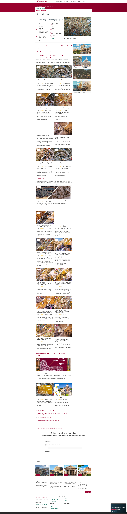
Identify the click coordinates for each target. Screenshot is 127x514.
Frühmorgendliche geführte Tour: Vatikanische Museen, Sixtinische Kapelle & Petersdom (62, 311)
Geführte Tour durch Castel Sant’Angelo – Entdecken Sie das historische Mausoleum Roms (84, 480)
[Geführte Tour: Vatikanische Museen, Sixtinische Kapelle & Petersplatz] (63, 244)
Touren (38, 10)
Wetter (79, 1)
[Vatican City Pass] (45, 389)
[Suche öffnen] (89, 1)
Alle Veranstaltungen (68, 504)
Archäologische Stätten (55, 499)
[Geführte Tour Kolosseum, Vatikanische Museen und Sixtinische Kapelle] (53, 192)
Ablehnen (118, 509)
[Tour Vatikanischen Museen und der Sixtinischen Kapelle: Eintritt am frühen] (45, 99)
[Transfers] (86, 85)
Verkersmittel (73, 1)
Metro (52, 506)
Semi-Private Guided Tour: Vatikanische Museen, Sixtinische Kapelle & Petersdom (44, 283)
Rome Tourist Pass (41, 372)
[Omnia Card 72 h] (63, 389)
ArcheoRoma (38, 6)
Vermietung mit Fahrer (55, 508)
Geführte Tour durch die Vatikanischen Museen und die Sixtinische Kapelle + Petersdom (63, 283)
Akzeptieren (114, 509)
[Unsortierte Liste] (56, 447)
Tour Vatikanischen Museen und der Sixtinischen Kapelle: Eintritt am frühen (45, 108)
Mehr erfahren (114, 511)
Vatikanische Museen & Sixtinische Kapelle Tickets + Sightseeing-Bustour (63, 224)
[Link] (60, 447)
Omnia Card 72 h (58, 397)
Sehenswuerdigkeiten (45, 6)
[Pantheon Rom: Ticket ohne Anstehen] (70, 470)
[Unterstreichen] (52, 447)
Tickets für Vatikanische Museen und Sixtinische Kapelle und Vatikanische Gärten (62, 137)
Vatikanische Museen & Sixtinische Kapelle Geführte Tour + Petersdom (44, 226)
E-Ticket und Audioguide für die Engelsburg (56, 479)
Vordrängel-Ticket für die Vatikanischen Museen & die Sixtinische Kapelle (43, 80)
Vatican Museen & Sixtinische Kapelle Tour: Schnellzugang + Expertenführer (63, 108)
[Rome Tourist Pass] (53, 364)
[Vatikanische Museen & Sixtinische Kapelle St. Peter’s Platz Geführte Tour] (45, 244)
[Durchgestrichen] (53, 447)
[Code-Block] (59, 447)
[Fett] (49, 447)
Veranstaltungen (54, 501)
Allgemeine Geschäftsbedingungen (42, 504)
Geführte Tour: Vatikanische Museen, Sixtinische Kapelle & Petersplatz (62, 254)
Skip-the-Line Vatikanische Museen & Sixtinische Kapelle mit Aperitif (45, 135)
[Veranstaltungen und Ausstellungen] (82, 73)
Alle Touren (88, 492)
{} (61, 447)
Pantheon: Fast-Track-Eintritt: (42, 478)
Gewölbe (43, 10)
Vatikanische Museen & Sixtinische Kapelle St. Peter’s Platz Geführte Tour (45, 253)
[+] (63, 447)
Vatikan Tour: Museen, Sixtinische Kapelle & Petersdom (44, 339)
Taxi (51, 504)
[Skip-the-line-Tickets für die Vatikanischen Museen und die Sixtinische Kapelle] (63, 154)
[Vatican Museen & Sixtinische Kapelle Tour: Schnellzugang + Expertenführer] (63, 99)
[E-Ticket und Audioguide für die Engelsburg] (56, 470)
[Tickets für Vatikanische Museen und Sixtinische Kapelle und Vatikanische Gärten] (63, 128)
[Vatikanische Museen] (77, 60)
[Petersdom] (86, 60)
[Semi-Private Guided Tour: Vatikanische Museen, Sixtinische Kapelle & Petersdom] (45, 274)
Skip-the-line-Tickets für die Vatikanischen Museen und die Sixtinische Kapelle (61, 163)
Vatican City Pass (40, 397)
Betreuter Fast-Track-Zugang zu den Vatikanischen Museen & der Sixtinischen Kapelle (62, 80)
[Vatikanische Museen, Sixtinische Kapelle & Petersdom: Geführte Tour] (45, 302)
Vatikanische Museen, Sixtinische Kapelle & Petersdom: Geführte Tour (44, 312)
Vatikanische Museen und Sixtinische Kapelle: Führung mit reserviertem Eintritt (45, 163)
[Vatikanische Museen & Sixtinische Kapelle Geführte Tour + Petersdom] (45, 217)
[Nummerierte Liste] (54, 447)
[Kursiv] (50, 447)
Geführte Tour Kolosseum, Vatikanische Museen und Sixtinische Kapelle (52, 200)
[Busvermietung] (77, 85)
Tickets (67, 1)
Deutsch (83, 1)
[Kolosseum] (82, 48)
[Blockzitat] (57, 447)
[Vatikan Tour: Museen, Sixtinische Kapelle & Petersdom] (45, 330)
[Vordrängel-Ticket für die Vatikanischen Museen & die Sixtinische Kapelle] (45, 71)
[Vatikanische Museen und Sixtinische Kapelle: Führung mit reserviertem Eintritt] (45, 154)
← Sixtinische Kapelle (40, 8)
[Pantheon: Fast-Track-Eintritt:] (42, 470)
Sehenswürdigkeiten (59, 1)
